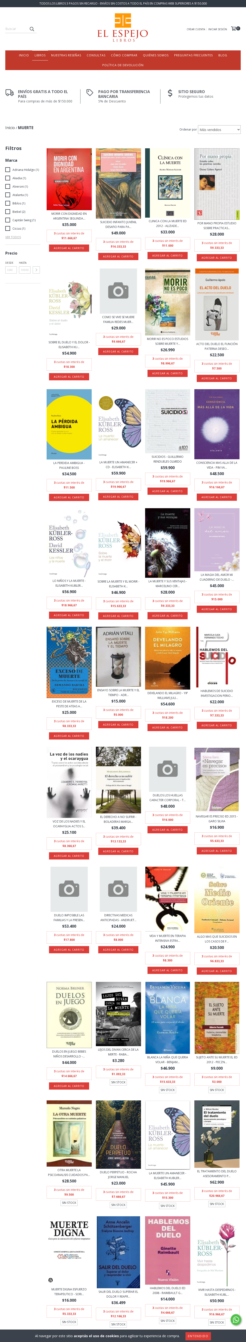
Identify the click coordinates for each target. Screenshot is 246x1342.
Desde (9, 262)
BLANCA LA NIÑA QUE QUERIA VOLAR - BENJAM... (167, 1059)
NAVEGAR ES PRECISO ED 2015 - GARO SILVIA (217, 818)
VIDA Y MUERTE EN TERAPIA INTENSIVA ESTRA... (167, 938)
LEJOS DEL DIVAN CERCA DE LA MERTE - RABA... (118, 1052)
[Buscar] (32, 28)
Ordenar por (188, 129)
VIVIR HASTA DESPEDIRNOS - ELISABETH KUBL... (217, 1292)
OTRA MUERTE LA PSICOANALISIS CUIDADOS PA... (69, 1172)
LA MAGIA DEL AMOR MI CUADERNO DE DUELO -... (217, 577)
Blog (222, 55)
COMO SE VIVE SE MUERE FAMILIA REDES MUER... (118, 319)
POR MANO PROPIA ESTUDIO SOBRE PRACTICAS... (216, 225)
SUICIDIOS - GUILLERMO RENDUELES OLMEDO (168, 459)
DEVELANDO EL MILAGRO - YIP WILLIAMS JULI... (168, 695)
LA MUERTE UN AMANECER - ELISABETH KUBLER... (167, 1175)
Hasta (22, 262)
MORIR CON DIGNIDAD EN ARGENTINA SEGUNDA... (69, 216)
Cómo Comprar (124, 55)
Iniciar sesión (217, 29)
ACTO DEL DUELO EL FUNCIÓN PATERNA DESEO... (217, 346)
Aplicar (36, 270)
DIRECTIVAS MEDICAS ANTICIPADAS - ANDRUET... (118, 917)
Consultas (96, 55)
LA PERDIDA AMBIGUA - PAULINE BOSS (69, 465)
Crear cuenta (196, 29)
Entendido (198, 1336)
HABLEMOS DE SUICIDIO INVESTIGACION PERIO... (217, 693)
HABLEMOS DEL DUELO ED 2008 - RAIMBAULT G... (167, 1290)
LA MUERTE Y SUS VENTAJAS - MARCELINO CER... (167, 583)
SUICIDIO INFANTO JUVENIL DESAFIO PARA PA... (118, 224)
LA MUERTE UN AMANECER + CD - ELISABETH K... (118, 464)
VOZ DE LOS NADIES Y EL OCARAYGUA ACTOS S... (69, 823)
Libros (40, 55)
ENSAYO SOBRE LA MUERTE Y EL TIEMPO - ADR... (118, 692)
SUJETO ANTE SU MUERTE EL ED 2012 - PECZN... (217, 1059)
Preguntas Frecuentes (193, 55)
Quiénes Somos (156, 55)
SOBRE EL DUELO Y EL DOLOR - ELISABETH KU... (69, 344)
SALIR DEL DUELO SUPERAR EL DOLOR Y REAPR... (118, 1294)
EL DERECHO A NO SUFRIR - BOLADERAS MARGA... (118, 819)
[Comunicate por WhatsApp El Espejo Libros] (236, 1319)
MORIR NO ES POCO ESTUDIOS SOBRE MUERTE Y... (167, 341)
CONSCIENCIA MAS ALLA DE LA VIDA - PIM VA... (216, 465)
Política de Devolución (123, 65)
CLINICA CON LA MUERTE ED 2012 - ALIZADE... (168, 223)
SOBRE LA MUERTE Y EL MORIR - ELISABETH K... (118, 583)
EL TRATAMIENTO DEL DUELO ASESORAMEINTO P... (217, 1173)
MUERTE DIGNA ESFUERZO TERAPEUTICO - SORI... (69, 1291)
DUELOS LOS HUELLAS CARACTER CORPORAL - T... (167, 797)
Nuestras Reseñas (66, 55)
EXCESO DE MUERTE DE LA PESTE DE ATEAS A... (69, 703)
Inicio (24, 55)
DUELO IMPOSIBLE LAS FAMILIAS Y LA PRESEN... (69, 917)
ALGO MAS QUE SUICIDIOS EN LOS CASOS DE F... (217, 939)
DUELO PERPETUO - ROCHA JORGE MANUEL (118, 1174)
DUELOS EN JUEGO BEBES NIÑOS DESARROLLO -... (69, 1054)
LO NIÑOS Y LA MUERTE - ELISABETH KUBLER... (69, 583)
